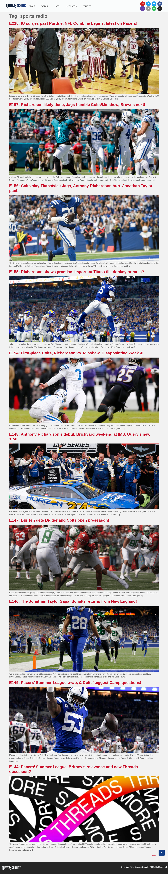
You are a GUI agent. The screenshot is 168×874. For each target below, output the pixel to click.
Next (155, 855)
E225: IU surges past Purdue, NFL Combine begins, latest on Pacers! (73, 23)
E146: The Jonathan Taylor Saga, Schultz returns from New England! (73, 601)
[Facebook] (159, 3)
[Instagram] (159, 8)
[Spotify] (154, 8)
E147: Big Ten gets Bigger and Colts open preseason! (59, 520)
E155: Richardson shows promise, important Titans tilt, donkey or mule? (76, 272)
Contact (87, 6)
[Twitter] (148, 3)
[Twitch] (142, 8)
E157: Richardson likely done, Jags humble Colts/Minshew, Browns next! (77, 104)
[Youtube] (142, 3)
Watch (44, 6)
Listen (57, 6)
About (32, 6)
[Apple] (148, 8)
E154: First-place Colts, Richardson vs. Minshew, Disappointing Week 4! (76, 353)
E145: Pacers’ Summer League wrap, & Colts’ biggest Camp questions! (75, 682)
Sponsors (71, 6)
